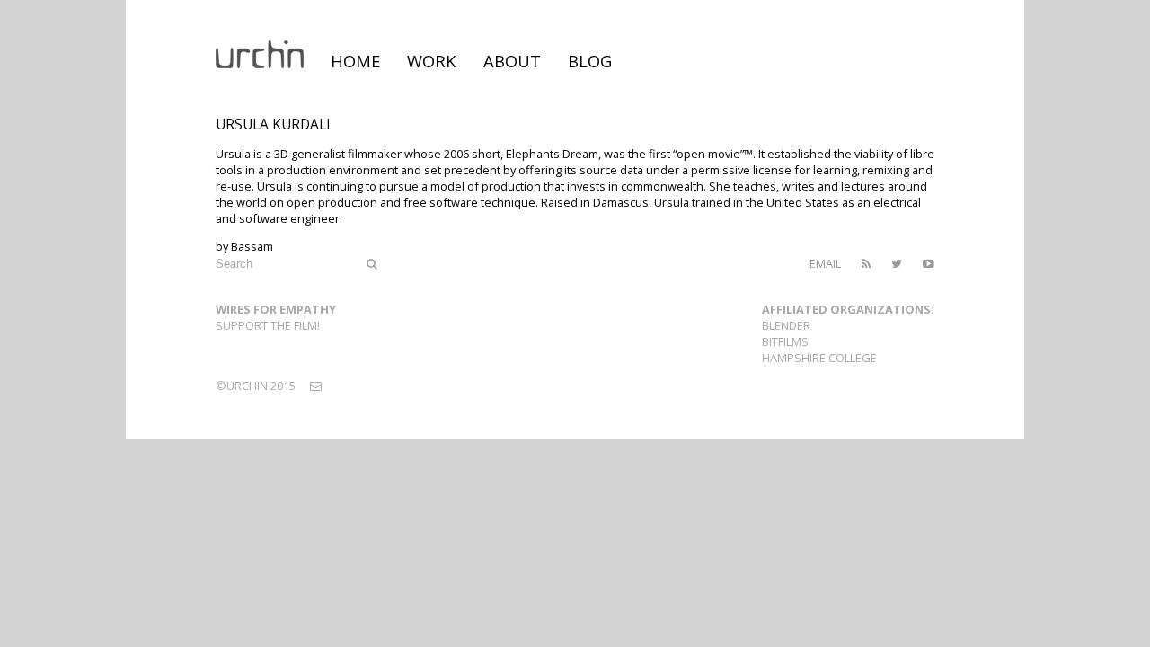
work (431, 60)
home (355, 60)
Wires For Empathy (276, 309)
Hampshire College (819, 358)
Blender (786, 325)
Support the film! (268, 325)
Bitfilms (785, 341)
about (512, 60)
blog (590, 60)
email (825, 263)
